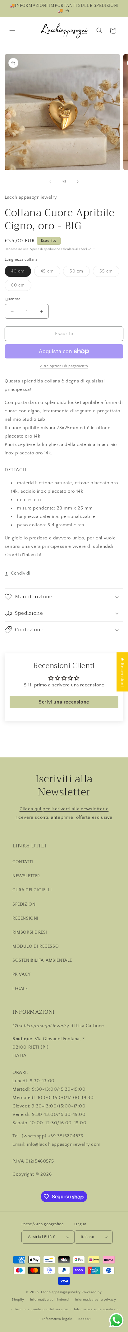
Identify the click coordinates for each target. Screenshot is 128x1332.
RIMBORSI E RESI (29, 932)
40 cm (21, 272)
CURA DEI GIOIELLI (32, 890)
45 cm (50, 272)
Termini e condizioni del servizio (41, 1309)
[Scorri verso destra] (78, 181)
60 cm (21, 286)
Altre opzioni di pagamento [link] (64, 366)
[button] (12, 30)
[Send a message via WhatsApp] (116, 1320)
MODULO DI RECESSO (35, 946)
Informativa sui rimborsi (49, 1299)
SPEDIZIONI (24, 904)
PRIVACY (21, 974)
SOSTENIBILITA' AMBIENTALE (42, 960)
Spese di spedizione (45, 249)
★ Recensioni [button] (122, 671)
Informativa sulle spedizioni (97, 1309)
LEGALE (20, 988)
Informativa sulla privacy (95, 1299)
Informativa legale (57, 1319)
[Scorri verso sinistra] (50, 181)
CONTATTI (22, 862)
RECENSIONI (25, 918)
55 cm (109, 272)
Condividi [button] (20, 573)
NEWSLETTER (26, 876)
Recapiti (85, 1319)
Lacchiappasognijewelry (61, 1292)
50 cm (80, 272)
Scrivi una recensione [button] (64, 702)
